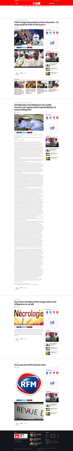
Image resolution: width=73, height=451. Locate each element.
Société (30, 102)
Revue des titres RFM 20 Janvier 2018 (30, 365)
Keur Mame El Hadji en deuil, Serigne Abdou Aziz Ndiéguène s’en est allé (35, 303)
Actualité (55, 437)
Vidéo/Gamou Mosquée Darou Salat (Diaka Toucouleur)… (54, 64)
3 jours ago (52, 66)
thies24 (21, 287)
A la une (16, 87)
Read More (24, 439)
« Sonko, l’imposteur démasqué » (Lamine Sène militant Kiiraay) (53, 90)
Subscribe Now (51, 3)
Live (57, 3)
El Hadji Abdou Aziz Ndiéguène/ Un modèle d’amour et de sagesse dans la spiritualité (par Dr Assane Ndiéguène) (35, 107)
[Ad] (52, 43)
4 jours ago (53, 74)
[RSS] (20, 441)
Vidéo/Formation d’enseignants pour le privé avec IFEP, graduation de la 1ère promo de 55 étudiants (42, 91)
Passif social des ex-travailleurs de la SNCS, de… (54, 69)
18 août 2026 (35, 445)
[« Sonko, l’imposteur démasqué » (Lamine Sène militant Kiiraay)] (53, 84)
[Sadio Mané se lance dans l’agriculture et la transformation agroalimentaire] (48, 73)
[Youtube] (56, 0)
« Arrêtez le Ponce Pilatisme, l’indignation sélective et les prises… (37, 435)
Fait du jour (27, 102)
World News (47, 443)
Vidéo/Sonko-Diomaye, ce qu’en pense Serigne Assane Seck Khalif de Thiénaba (28, 0)
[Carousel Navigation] (51, 0)
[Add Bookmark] (43, 47)
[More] (50, 6)
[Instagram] (19, 441)
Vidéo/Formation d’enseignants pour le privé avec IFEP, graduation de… (37, 444)
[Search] (58, 6)
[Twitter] (55, 0)
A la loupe (16, 102)
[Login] (58, 0)
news (48, 437)
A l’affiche (22, 102)
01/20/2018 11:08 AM (19, 307)
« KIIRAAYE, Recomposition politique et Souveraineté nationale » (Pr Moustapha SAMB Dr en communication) (31, 91)
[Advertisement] (36, 13)
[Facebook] (15, 441)
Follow (25, 287)
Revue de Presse (17, 362)
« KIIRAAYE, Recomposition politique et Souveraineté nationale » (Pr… (37, 439)
